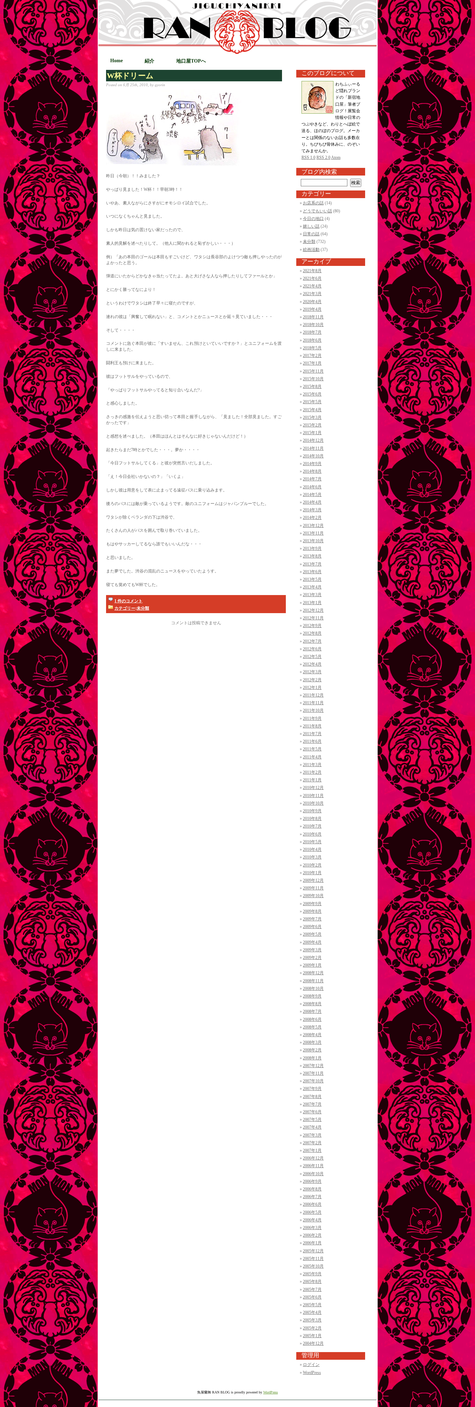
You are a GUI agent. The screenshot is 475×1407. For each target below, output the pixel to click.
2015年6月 (312, 394)
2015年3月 (312, 417)
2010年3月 (312, 857)
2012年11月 (313, 618)
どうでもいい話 (317, 211)
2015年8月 (312, 386)
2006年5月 (312, 1212)
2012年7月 (312, 641)
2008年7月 (312, 1011)
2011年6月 (312, 741)
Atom (335, 157)
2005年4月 (312, 1312)
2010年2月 (312, 865)
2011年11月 (313, 702)
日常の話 (311, 233)
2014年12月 (313, 440)
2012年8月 (312, 633)
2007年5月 (312, 1119)
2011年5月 (312, 749)
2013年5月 (312, 579)
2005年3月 (312, 1320)
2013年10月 (313, 540)
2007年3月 (312, 1135)
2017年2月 (312, 355)
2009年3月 (312, 950)
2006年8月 (312, 1189)
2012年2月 (312, 679)
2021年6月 (312, 278)
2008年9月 (312, 996)
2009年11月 (313, 888)
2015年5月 (312, 401)
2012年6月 (312, 648)
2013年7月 (312, 564)
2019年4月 (312, 309)
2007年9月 (312, 1088)
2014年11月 (313, 448)
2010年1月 (312, 872)
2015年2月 (312, 425)
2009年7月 (312, 919)
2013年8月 (312, 556)
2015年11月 (313, 371)
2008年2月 (312, 1050)
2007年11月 (313, 1073)
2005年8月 (312, 1281)
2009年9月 (312, 903)
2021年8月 (312, 270)
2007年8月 (312, 1096)
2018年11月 (313, 317)
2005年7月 (312, 1289)
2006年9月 (312, 1181)
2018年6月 (312, 340)
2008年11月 (313, 980)
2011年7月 (312, 733)
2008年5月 (312, 1027)
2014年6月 (312, 487)
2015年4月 (312, 409)
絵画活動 (311, 249)
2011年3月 (312, 764)
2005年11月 (313, 1258)
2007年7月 (312, 1104)
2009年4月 (312, 942)
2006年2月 (312, 1235)
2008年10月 (313, 988)
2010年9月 (312, 810)
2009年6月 (312, 926)
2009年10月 (313, 895)
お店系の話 (313, 203)
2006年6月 (312, 1204)
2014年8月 (312, 471)
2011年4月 (312, 757)
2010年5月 (312, 841)
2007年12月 (313, 1065)
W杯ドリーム (130, 76)
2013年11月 (313, 533)
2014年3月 (312, 509)
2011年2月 (312, 772)
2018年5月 (312, 347)
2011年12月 (313, 695)
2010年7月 (312, 826)
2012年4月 (312, 664)
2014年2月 (312, 517)
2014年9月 (312, 463)
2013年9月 (312, 548)
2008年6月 (312, 1019)
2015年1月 (312, 432)
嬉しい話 (311, 226)
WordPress (312, 1372)
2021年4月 (312, 286)
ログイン (311, 1364)
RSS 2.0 (323, 157)
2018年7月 (312, 332)
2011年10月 (313, 710)
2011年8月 (312, 726)
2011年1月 (312, 780)
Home (116, 60)
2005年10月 (313, 1266)
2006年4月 (312, 1220)
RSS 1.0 (308, 157)
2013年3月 (312, 594)
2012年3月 (312, 671)
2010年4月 (312, 849)
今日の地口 (313, 218)
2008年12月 (313, 972)
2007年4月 (312, 1127)
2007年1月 (312, 1150)
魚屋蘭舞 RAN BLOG (288, 52)
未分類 (143, 608)
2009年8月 (312, 911)
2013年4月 (312, 587)
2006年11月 (313, 1165)
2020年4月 (312, 301)
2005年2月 (312, 1328)
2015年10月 (313, 378)
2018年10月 (313, 324)
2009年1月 (312, 965)
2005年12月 (313, 1251)
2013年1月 (312, 602)
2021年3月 (312, 293)
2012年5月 (312, 656)
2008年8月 (312, 1003)
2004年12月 (313, 1343)
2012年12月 (313, 610)
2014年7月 (312, 479)
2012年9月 (312, 625)
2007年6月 (312, 1111)
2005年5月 (312, 1304)
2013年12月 (313, 525)
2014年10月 (313, 456)
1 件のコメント (128, 601)
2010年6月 (312, 834)
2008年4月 (312, 1034)
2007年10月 (313, 1081)
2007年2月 (312, 1142)
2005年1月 (312, 1335)
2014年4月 (312, 502)
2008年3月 (312, 1042)
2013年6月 (312, 571)
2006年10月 (313, 1173)
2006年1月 (312, 1243)
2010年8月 (312, 818)
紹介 (149, 61)
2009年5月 (312, 934)
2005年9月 (312, 1273)
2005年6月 (312, 1297)
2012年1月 (312, 687)
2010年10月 (313, 803)
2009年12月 (313, 880)
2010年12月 (313, 787)
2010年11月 (313, 795)
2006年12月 (313, 1158)
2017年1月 (312, 363)
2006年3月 (312, 1227)
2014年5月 (312, 494)
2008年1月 (312, 1058)
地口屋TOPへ (191, 61)
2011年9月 (312, 718)
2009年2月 (312, 957)
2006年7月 (312, 1196)
